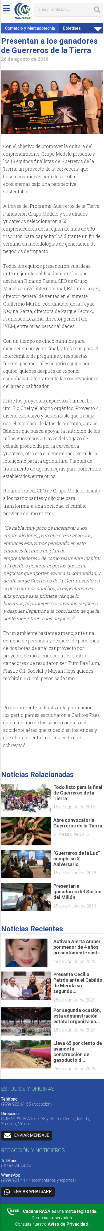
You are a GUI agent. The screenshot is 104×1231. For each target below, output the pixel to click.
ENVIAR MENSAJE (31, 1135)
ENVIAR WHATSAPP (32, 1191)
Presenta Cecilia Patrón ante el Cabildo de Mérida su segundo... (77, 983)
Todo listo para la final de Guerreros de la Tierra (77, 792)
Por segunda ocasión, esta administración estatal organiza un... (77, 1015)
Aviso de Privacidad (68, 1224)
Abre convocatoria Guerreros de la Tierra (77, 823)
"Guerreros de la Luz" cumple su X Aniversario (76, 858)
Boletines (72, 28)
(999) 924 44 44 (16, 1165)
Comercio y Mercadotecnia (30, 28)
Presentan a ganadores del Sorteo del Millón (77, 891)
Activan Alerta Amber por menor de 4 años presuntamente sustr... (78, 947)
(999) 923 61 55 (16, 1104)
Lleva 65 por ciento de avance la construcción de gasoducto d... (77, 1051)
